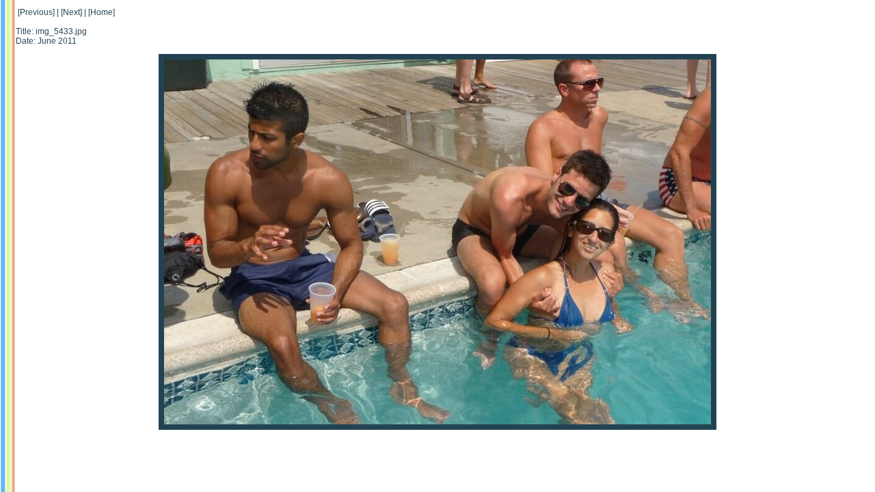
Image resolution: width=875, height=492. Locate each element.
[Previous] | (38, 12)
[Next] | (73, 12)
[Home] (101, 12)
